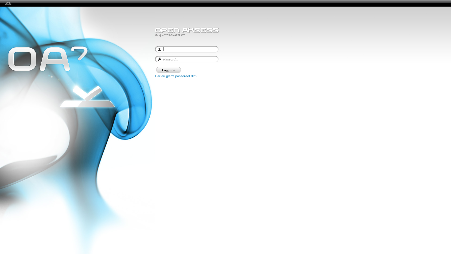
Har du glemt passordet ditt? (176, 76)
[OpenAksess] (8, 3)
